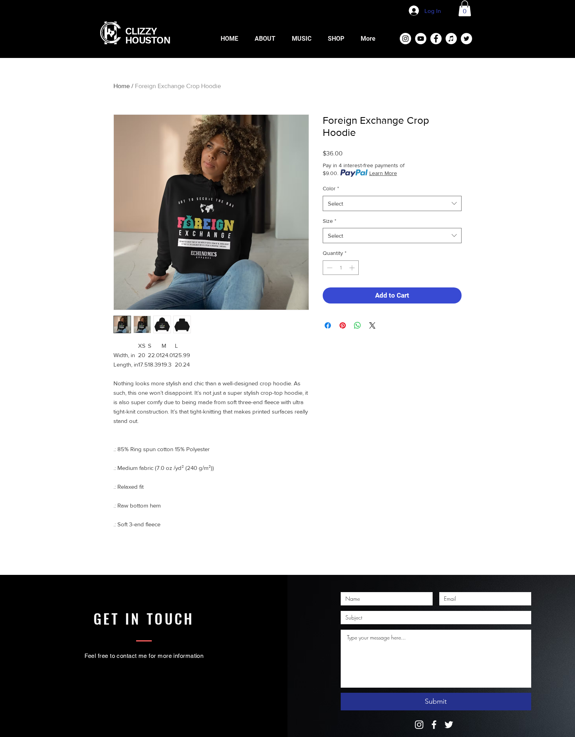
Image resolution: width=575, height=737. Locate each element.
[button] (464, 8)
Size (329, 221)
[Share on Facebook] (327, 325)
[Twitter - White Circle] (466, 38)
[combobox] (392, 203)
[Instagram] (419, 724)
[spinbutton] (341, 268)
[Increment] (353, 268)
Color (331, 188)
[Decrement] (329, 268)
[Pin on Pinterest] (342, 325)
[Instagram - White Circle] (405, 38)
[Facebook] (434, 724)
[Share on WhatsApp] (357, 325)
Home (121, 86)
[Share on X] (372, 325)
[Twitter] (449, 724)
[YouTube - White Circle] (420, 38)
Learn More (383, 173)
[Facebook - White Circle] (436, 38)
